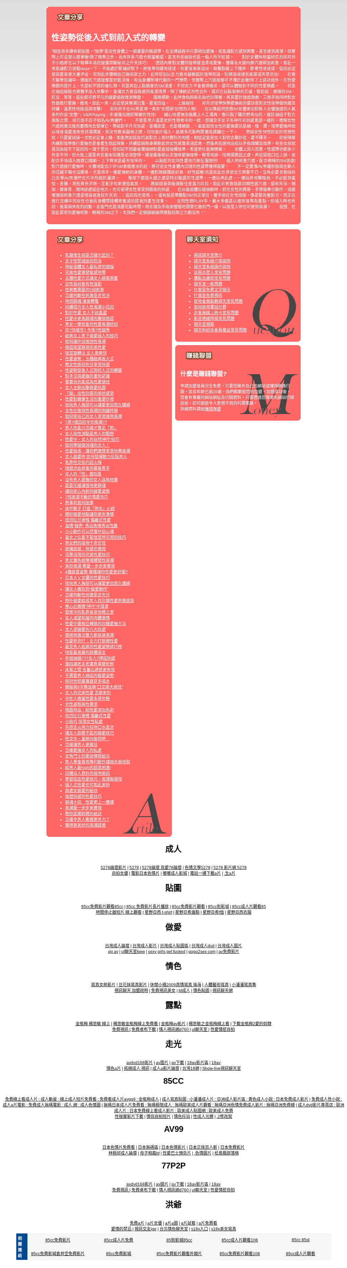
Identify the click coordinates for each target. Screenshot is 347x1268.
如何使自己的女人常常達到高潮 (93, 416)
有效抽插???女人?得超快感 (90, 658)
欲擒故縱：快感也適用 (85, 549)
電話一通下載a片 (205, 873)
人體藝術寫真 (216, 984)
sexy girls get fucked (166, 951)
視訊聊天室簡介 (208, 255)
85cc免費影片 (57, 1240)
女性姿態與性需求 (81, 704)
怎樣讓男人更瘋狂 (81, 744)
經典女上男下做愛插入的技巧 (91, 336)
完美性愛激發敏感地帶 (85, 272)
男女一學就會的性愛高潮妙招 (91, 324)
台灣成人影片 (144, 946)
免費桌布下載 (143, 1029)
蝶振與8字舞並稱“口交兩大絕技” (94, 687)
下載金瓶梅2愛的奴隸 (251, 1023)
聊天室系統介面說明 (212, 261)
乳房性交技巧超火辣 (83, 462)
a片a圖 (171, 1223)
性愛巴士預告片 (177, 1153)
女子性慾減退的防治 (83, 261)
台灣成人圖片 (230, 946)
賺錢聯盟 (213, 409)
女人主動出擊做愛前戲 (85, 387)
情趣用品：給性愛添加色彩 (89, 710)
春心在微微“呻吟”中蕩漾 (86, 606)
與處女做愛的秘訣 (81, 790)
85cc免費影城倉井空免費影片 (58, 1253)
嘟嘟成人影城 (175, 873)
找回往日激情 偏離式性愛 (88, 520)
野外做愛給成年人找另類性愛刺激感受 (99, 600)
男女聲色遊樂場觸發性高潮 (89, 560)
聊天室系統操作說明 (212, 267)
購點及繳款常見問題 (212, 278)
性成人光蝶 (203, 1116)
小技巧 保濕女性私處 (84, 721)
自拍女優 (120, 873)
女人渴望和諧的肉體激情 (87, 618)
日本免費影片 (232, 1147)
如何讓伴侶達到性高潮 (85, 341)
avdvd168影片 (139, 1062)
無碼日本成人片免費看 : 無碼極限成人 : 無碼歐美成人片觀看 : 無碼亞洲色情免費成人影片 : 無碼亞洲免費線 (199, 1105)
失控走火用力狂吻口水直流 (89, 727)
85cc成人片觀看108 (240, 1240)
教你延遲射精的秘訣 (83, 813)
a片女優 (154, 1223)
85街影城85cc (179, 1240)
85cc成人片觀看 (300, 1253)
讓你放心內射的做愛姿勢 (87, 491)
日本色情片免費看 (118, 1147)
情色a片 (113, 1068)
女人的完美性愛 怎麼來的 (88, 693)
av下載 (177, 1062)
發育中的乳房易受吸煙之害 (89, 612)
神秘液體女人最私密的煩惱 (89, 267)
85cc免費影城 (118, 1253)
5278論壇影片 (113, 867)
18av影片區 (197, 1062)
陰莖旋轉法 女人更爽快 (86, 353)
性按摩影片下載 (129, 1116)
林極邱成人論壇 (122, 1153)
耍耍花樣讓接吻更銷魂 (85, 485)
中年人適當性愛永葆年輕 (87, 698)
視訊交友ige (146, 1229)
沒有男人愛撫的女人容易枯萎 (91, 480)
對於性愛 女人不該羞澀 (86, 313)
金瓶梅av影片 (173, 1023)
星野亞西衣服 (239, 912)
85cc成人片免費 (118, 1240)
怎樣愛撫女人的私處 (83, 750)
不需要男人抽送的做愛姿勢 (89, 675)
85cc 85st (300, 1240)
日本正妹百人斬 (203, 1147)
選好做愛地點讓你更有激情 (89, 514)
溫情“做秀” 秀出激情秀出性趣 (91, 526)
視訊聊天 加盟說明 (131, 990)
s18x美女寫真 (223, 1229)
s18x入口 (199, 1229)
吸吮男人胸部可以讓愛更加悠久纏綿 (97, 405)
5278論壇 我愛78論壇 (162, 867)
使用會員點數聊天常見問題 (218, 301)
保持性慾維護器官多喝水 (87, 681)
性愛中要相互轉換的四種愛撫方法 (95, 623)
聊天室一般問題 (208, 284)
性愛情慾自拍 (222, 1029)
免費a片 (137, 1223)
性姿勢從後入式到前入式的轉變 (93, 370)
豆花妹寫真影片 (133, 984)
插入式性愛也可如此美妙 (87, 785)
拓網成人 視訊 (136, 1068)
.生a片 (230, 873)
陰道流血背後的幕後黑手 (87, 468)
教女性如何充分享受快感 (87, 364)
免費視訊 (120, 1029)
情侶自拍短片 (158, 1116)
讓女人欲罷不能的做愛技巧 (89, 733)
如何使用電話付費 (210, 307)
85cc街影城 (218, 906)
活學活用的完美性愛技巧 (87, 554)
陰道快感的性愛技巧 (83, 796)
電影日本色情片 (145, 873)
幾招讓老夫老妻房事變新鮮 (89, 664)
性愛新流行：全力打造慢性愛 (91, 641)
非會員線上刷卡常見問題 (216, 313)
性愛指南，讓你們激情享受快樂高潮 (97, 451)
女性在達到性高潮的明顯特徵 (91, 410)
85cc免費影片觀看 (188, 906)
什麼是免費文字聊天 (212, 290)
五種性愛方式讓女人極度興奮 (91, 278)
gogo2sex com (202, 951)
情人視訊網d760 (174, 1029)
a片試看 (188, 1223)
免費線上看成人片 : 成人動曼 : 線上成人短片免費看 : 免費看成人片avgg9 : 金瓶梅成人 (82, 1099)
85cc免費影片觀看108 (240, 1253)
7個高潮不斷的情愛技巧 (86, 497)
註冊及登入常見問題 (212, 272)
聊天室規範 (204, 324)
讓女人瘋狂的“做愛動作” (86, 589)
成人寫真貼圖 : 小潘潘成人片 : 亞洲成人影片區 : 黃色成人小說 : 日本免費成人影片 (235, 1099)
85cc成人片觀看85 (249, 906)
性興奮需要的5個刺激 (84, 290)
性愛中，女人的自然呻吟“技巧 (92, 439)
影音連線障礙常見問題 (214, 318)
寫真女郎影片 (103, 984)
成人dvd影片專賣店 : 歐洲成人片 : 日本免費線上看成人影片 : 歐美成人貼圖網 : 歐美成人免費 (229, 1108)
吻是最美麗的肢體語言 (85, 652)
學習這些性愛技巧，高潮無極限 (93, 779)
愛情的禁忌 (121, 1229)
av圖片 (162, 1062)
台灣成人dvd (203, 946)
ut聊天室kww (133, 951)
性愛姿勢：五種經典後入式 (89, 359)
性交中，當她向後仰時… (87, 739)
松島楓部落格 (227, 1153)
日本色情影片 (173, 1147)
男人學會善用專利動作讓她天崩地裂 (97, 762)
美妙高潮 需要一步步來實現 (90, 566)
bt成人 (184, 990)
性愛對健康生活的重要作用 (89, 399)
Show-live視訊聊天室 (221, 1068)
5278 (134, 867)
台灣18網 (190, 1068)
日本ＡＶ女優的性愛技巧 (87, 577)
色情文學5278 (197, 867)
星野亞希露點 (187, 912)
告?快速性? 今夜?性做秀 (87, 330)
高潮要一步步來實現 (83, 808)
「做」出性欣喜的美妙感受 (89, 393)
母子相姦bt (150, 1153)
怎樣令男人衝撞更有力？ (87, 819)
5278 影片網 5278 (230, 867)
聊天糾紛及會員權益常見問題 (220, 330)
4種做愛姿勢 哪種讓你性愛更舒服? (96, 572)
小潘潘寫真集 (244, 984)
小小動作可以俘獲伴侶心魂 (89, 531)
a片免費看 (208, 1223)
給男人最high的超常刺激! (88, 767)
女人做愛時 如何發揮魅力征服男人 (96, 457)
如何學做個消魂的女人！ (87, 445)
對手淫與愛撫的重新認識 (87, 376)
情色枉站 (182, 1116)
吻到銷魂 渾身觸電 (82, 301)
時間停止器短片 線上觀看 (119, 912)
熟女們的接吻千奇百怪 (85, 543)
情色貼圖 (201, 990)
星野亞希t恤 (213, 912)
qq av (113, 951)
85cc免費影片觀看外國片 (179, 1253)
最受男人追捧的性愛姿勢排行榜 (93, 646)
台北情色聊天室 (174, 1229)
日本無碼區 (148, 1147)
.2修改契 (224, 1116)
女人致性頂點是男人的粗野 (89, 433)
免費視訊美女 (163, 990)
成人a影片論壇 (165, 1068)
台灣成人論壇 (117, 946)
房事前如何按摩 (79, 503)
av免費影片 (229, 951)
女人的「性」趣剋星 (83, 474)
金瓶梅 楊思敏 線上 (93, 1023)
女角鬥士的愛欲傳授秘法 (87, 756)
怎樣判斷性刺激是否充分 (87, 295)
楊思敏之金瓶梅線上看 (209, 1023)
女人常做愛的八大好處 (85, 629)
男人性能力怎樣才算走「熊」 (91, 428)
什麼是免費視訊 (208, 295)
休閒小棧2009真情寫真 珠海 (175, 984)
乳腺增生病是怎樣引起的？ (89, 255)
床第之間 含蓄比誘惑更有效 (90, 670)
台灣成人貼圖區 (174, 946)
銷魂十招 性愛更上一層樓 (89, 802)
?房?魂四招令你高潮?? (86, 422)
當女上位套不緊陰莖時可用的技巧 (95, 537)
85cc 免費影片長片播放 (147, 906)
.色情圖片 (202, 1153)
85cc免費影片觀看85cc (102, 906)
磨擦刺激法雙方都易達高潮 (89, 635)
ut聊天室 (200, 1029)
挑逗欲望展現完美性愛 (85, 347)
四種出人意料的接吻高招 (87, 773)
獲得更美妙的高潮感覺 (85, 825)
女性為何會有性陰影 (83, 284)
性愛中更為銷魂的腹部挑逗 (89, 318)
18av (216, 1062)
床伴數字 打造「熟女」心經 (90, 508)
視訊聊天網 (222, 990)
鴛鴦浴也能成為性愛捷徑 (87, 382)
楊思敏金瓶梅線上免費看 (135, 1023)
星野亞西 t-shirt (158, 912)
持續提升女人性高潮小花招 (89, 307)
